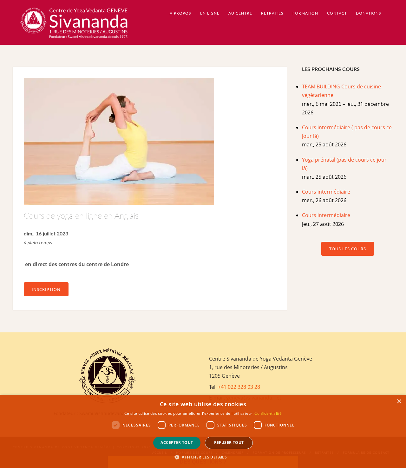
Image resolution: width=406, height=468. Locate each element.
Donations (368, 13)
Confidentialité (268, 413)
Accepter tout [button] (176, 442)
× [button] (398, 401)
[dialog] (203, 431)
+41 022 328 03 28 (239, 386)
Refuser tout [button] (229, 442)
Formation (305, 13)
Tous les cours (347, 249)
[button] (203, 457)
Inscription (46, 289)
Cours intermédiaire (326, 191)
